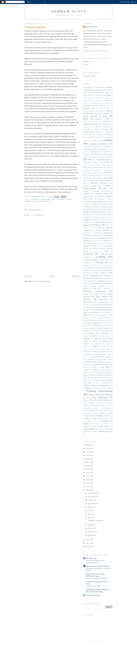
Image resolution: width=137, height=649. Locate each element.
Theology (88, 388)
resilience (86, 344)
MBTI (96, 273)
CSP (100, 162)
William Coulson (98, 429)
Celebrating (106, 127)
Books (86, 118)
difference (107, 170)
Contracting (106, 154)
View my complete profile (94, 51)
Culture (107, 162)
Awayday (86, 108)
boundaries (97, 119)
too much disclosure (103, 400)
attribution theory (96, 103)
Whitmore (86, 426)
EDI (111, 178)
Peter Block (106, 323)
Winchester (109, 429)
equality (107, 186)
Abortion (99, 87)
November (92, 496)
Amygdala (107, 95)
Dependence (96, 170)
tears (97, 383)
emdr (84, 183)
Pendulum (86, 320)
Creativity (101, 159)
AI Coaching (97, 95)
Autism (97, 106)
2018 (88, 472)
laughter (106, 251)
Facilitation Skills (101, 193)
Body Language (104, 113)
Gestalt (85, 212)
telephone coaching (89, 385)
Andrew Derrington (93, 595)
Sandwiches (88, 354)
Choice (91, 134)
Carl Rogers (106, 124)
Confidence (106, 152)
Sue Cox (102, 377)
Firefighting (100, 199)
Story (93, 375)
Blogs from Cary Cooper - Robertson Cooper (96, 574)
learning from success (106, 260)
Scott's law (86, 357)
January (91, 535)
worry (94, 431)
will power (87, 429)
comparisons (104, 149)
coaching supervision (98, 143)
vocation (110, 418)
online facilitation (99, 309)
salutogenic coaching (107, 351)
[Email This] (55, 196)
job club (95, 241)
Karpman (102, 248)
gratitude (108, 212)
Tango (97, 380)
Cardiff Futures (58, 199)
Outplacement (94, 312)
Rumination (86, 351)
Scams (97, 354)
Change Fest (99, 132)
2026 (88, 445)
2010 (88, 546)
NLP (87, 307)
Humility (86, 225)
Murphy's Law (87, 294)
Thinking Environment (99, 391)
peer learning (105, 318)
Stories (85, 375)
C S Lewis (93, 121)
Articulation (86, 100)
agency (107, 92)
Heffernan (103, 220)
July (90, 510)
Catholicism (86, 127)
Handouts (95, 217)
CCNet (96, 127)
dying (100, 178)
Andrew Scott (68, 11)
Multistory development (94, 291)
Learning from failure (90, 260)
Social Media (105, 367)
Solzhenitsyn (97, 370)
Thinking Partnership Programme (101, 394)
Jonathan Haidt (94, 243)
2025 (88, 448)
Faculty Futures (40, 201)
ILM (100, 228)
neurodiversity (87, 305)
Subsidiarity (93, 377)
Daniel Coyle (106, 165)
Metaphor (96, 283)
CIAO (85, 137)
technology (106, 383)
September (92, 503)
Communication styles (90, 149)
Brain (108, 119)
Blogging (89, 113)
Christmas (107, 134)
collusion (107, 146)
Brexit (85, 121)
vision (103, 418)
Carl (99, 124)
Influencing (108, 233)
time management (100, 397)
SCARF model (106, 354)
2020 (88, 465)
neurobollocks (103, 302)
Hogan (98, 222)
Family (100, 196)
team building (107, 380)
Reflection (98, 338)
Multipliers (107, 289)
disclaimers (86, 173)
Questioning (94, 336)
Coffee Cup (86, 146)
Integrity (89, 235)
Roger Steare (106, 349)
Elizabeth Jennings (91, 180)
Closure (85, 140)
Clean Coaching (106, 137)
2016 (88, 479)
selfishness (108, 357)
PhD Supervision (88, 325)
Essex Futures (89, 188)
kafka (87, 248)
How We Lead (91, 558)
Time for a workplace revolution (96, 578)
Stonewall (107, 372)
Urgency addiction (99, 413)
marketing (109, 270)
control (85, 157)
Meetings (107, 276)
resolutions (97, 344)
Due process (106, 175)
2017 (88, 476)
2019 (88, 469)
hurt (107, 225)
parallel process (88, 315)
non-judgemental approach (101, 307)
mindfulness (106, 283)
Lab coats (96, 251)
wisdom (88, 431)
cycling (97, 165)
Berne (102, 111)
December (92, 493)
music (97, 294)
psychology (90, 333)
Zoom (111, 431)
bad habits (98, 108)
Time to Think (88, 400)
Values (101, 415)
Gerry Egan (106, 209)
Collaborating (97, 146)
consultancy (96, 154)
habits (88, 217)
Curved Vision (87, 165)
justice (111, 246)
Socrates (86, 370)
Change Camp (87, 132)
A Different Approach (95, 520)
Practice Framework (103, 328)
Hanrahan (86, 220)
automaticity (106, 106)
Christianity (98, 134)
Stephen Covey (87, 372)
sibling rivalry (87, 364)
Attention (107, 100)
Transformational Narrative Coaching (102, 405)
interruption (93, 238)
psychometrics (105, 333)
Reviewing (86, 346)
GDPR (98, 209)
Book (105, 116)
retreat (108, 344)
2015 (88, 483)
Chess (85, 134)
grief (84, 214)
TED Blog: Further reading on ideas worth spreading (97, 590)
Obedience (86, 310)
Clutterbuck (95, 140)
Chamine (96, 129)
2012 (88, 539)
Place (97, 325)
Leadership (88, 253)
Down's (85, 175)
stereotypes (98, 372)
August (91, 507)
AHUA (85, 95)
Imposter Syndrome (102, 230)
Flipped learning (97, 201)
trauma (96, 408)
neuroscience (97, 305)
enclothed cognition (96, 186)
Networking (87, 302)
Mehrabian (86, 278)
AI (90, 95)
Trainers (92, 403)
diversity (106, 172)
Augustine (107, 103)
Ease (105, 178)
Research (105, 341)
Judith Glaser (97, 246)
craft (93, 160)
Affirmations (97, 92)
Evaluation (96, 191)
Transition (88, 408)
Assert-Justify (97, 100)
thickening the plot (99, 388)
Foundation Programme (98, 204)
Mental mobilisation (89, 281)
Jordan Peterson (105, 243)
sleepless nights (107, 364)
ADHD (108, 90)
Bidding (110, 111)
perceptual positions (97, 320)
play (102, 325)
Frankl (96, 207)
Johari (85, 243)
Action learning (99, 90)
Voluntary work (91, 421)
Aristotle (108, 98)
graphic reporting (97, 212)
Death (108, 167)
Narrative (87, 299)
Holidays (107, 222)
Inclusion (97, 233)
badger (108, 108)
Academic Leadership (40, 199)
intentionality (99, 235)
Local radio (97, 265)
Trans (100, 403)
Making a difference (95, 268)
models (85, 286)
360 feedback (87, 87)
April (90, 524)
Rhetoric (95, 346)
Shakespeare (101, 359)
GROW (90, 214)
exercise (106, 191)
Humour (96, 224)
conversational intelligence (98, 157)
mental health (106, 278)
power (85, 328)
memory (96, 278)
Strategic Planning (104, 375)
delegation (86, 170)
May (90, 517)
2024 (88, 452)
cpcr (109, 157)
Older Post (75, 276)
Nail (104, 294)
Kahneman (94, 248)
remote (94, 341)
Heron (91, 222)
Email (101, 180)
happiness (95, 220)
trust (84, 410)
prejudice (86, 331)
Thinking (110, 388)
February (91, 531)
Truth (92, 410)
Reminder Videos (89, 76)
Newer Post (28, 276)
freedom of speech (107, 207)
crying (95, 162)
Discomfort (96, 173)
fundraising (89, 209)
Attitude (85, 103)
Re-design (86, 338)
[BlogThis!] (57, 196)
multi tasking (97, 289)
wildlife (94, 426)
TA (91, 380)
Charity (107, 132)
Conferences (94, 152)
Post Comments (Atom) (42, 281)
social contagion (91, 367)
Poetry (108, 325)
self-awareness (97, 357)
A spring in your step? (93, 586)
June (90, 514)
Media (103, 273)
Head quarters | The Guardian (97, 566)
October (91, 500)
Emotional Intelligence (99, 183)
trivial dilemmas (106, 408)
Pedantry (94, 318)
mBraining (89, 273)
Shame (110, 359)
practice (91, 328)
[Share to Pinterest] (65, 196)
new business (108, 305)
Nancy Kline (102, 296)
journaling (86, 246)
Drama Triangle (95, 175)
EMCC (108, 180)
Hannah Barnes (106, 217)
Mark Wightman (97, 270)
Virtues (94, 418)
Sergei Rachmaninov (89, 359)
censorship (86, 129)
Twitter (85, 64)
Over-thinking (106, 312)
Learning (101, 257)
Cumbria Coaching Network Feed (96, 582)
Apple (92, 98)
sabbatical (95, 351)
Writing (102, 431)
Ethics (105, 188)
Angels (85, 98)
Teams (89, 383)
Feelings (90, 199)
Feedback (109, 196)
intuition (101, 238)
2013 (88, 490)
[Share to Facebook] (62, 196)
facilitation (86, 194)
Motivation (86, 289)
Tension (110, 385)
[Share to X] (60, 196)
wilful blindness (105, 426)
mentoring (101, 281)
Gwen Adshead (108, 214)
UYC (50, 201)
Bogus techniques (90, 116)
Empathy (85, 186)
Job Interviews (105, 241)
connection (86, 154)
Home (52, 276)
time (87, 397)
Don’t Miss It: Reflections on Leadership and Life (95, 561)
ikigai (93, 228)
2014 (88, 486)
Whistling (107, 424)
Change (106, 129)
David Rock (99, 167)
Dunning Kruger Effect (89, 178)
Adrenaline (86, 92)
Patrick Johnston (101, 315)
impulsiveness (87, 233)
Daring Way (87, 167)
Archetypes (99, 98)
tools (84, 403)
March (90, 528)
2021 (88, 462)
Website (86, 61)
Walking (86, 423)
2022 (88, 459)
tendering (101, 385)
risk (104, 346)
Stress (85, 377)
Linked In (89, 262)
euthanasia (86, 191)
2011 (88, 543)
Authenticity (87, 106)
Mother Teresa (105, 286)
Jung (104, 246)
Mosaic (94, 286)
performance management (91, 323)
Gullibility (98, 214)
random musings (106, 336)
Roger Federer (95, 349)
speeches (107, 370)
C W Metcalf (105, 121)
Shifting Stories (91, 362)
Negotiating (103, 299)
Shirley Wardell (106, 362)
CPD (85, 159)
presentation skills (107, 331)
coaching (108, 140)
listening (99, 262)
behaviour (86, 111)
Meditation (96, 275)
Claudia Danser (93, 137)
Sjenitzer (96, 364)
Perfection (108, 320)
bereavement (94, 111)
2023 (88, 455)
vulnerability (104, 421)
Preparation (95, 331)
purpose (85, 336)
